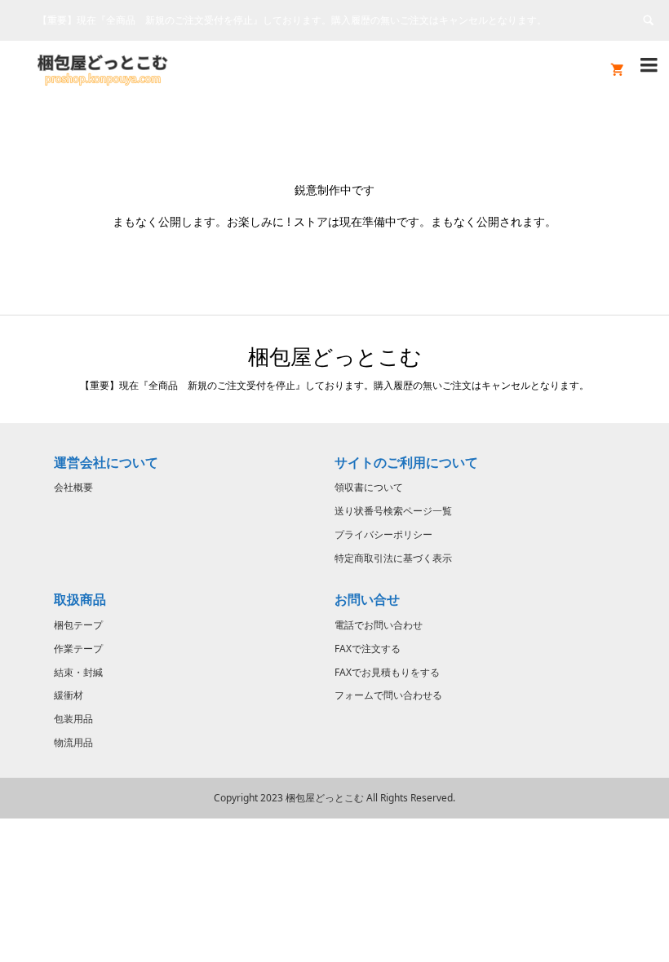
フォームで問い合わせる (388, 695)
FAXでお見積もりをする (387, 672)
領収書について (368, 487)
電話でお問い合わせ (378, 625)
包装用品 (73, 719)
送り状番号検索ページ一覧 (393, 511)
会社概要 (73, 487)
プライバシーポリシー (383, 534)
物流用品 (73, 742)
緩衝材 (68, 695)
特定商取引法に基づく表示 (393, 558)
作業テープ (78, 648)
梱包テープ (78, 625)
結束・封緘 (78, 672)
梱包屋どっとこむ (335, 356)
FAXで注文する (367, 648)
